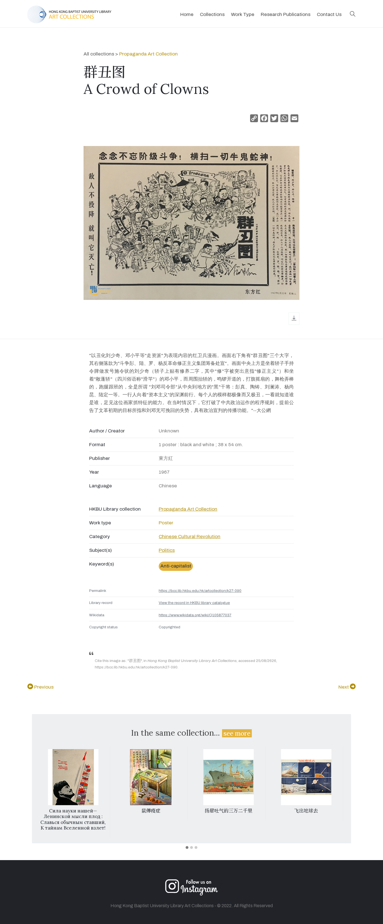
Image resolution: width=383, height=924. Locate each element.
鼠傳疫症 (150, 811)
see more (236, 733)
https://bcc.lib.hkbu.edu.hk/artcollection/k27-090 (200, 591)
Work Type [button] (242, 14)
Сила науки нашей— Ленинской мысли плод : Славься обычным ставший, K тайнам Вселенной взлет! (73, 819)
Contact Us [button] (329, 14)
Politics (167, 550)
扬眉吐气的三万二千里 (228, 811)
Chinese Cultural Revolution (189, 536)
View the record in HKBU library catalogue (194, 603)
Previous (43, 687)
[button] (353, 14)
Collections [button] (212, 14)
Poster (166, 522)
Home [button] (186, 14)
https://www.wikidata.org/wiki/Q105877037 (195, 615)
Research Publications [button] (285, 14)
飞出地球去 (306, 811)
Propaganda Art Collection (148, 54)
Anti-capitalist (175, 566)
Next (344, 687)
